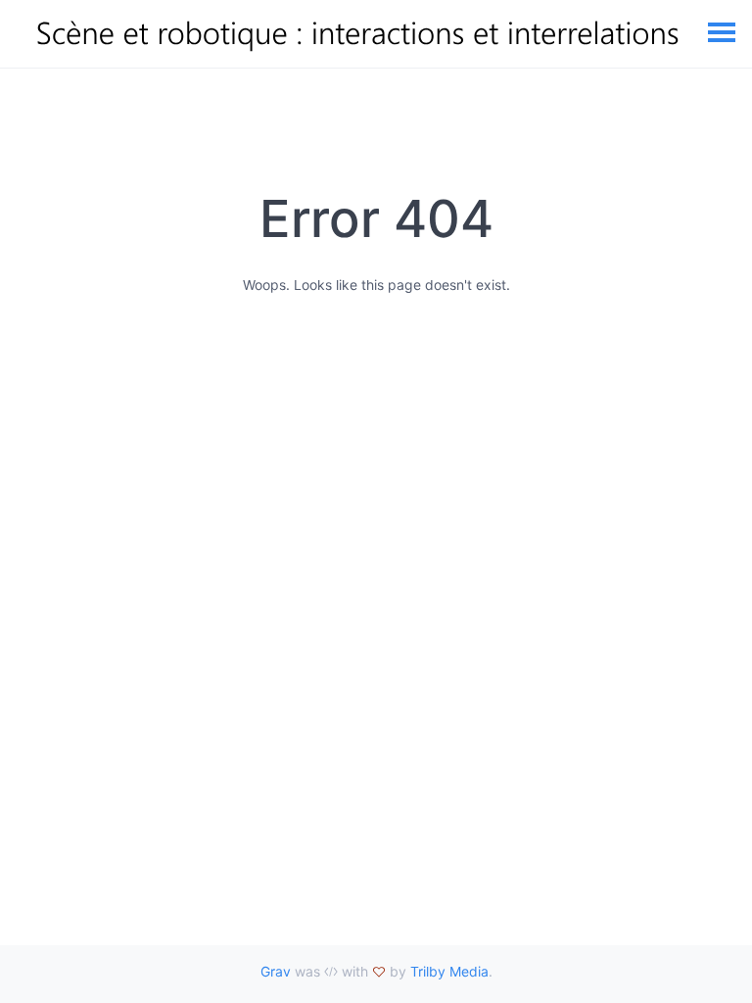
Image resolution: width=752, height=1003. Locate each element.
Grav (275, 971)
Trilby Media (449, 971)
